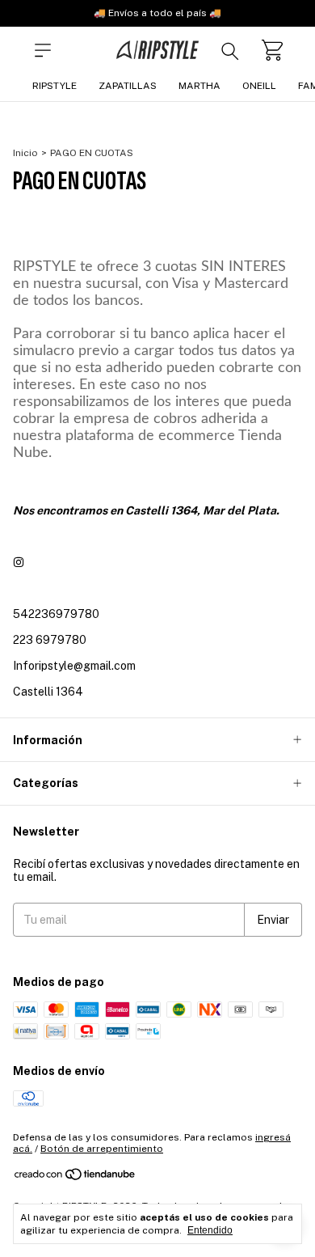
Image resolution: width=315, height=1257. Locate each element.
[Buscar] (230, 50)
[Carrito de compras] (272, 50)
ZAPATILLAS (128, 85)
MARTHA (199, 85)
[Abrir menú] (42, 50)
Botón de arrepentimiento (101, 1148)
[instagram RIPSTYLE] (18, 562)
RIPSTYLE (54, 85)
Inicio (25, 153)
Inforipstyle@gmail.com (74, 665)
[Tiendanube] (75, 1177)
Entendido (210, 1230)
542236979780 (56, 613)
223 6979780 (49, 639)
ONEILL (259, 85)
